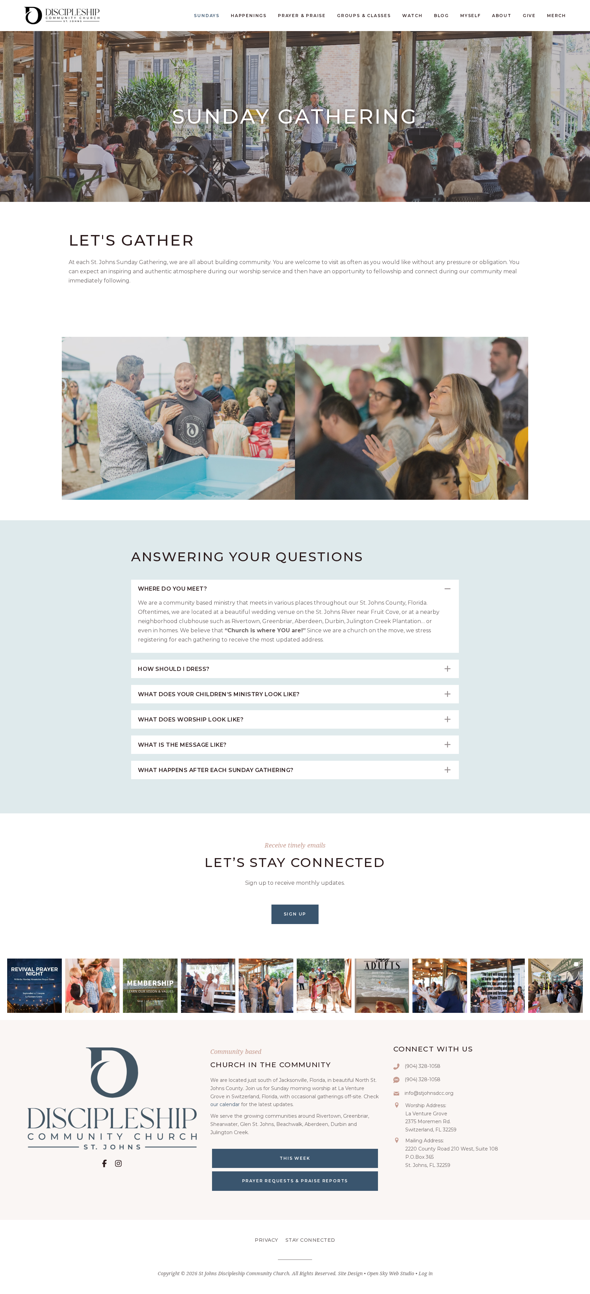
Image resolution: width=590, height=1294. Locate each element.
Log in (426, 1273)
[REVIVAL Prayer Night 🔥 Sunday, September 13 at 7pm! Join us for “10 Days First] (34, 986)
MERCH (556, 15)
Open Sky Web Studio (390, 1273)
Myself (470, 15)
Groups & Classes (364, 15)
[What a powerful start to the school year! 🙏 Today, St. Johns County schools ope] (555, 986)
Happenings (249, 15)
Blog (441, 15)
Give (529, 15)
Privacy (266, 1240)
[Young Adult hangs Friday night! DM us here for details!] (382, 986)
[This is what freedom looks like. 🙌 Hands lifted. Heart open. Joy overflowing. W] (208, 986)
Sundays (207, 15)
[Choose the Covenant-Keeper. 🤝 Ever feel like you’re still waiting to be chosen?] (266, 986)
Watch (412, 15)
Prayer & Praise (302, 15)
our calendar (225, 1104)
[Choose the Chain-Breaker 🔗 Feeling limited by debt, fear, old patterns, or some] (439, 986)
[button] (295, 589)
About (501, 15)
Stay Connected (310, 1240)
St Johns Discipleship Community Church (244, 1273)
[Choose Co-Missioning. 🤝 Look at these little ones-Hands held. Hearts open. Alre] (92, 986)
